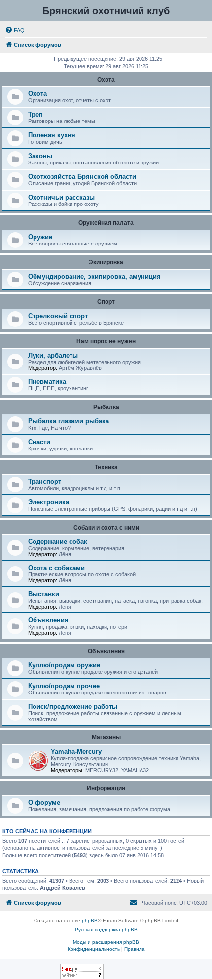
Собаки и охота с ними (106, 527)
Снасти (39, 442)
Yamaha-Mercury (76, 751)
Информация (106, 788)
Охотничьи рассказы (61, 197)
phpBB (90, 920)
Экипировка (106, 262)
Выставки (43, 594)
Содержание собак (57, 541)
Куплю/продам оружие (64, 665)
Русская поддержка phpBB (106, 929)
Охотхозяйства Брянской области (82, 176)
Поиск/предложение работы (72, 706)
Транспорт (44, 481)
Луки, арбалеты (53, 355)
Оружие (40, 237)
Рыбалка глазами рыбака (68, 421)
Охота (106, 79)
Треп (35, 114)
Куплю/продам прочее (64, 686)
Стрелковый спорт (58, 316)
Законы (40, 156)
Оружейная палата (106, 222)
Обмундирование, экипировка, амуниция (94, 276)
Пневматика (47, 381)
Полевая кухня (51, 135)
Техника (106, 467)
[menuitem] (15, 30)
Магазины (106, 737)
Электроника (48, 502)
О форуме (44, 802)
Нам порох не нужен (106, 341)
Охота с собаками (56, 567)
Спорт (106, 301)
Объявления (48, 620)
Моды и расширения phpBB (106, 942)
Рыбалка (106, 407)
